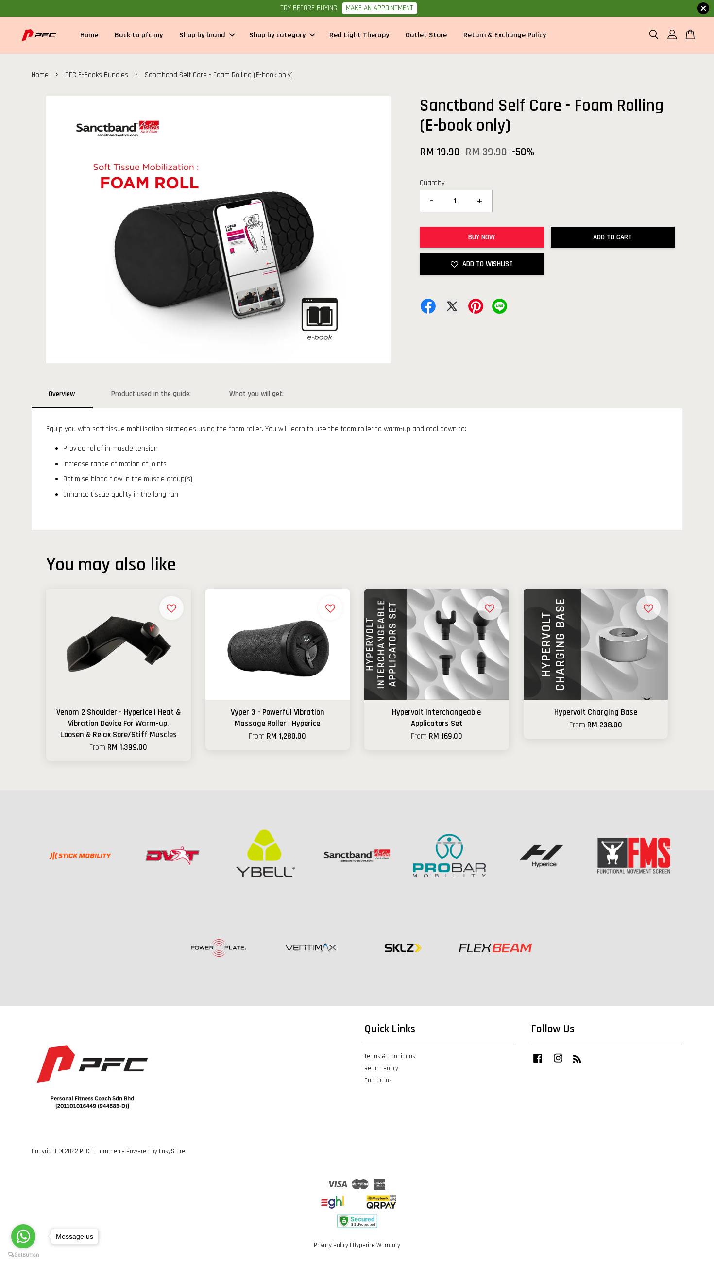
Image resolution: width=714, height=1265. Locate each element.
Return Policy (381, 1068)
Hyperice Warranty (376, 1245)
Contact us (378, 1080)
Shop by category (277, 35)
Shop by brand (202, 35)
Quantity (432, 182)
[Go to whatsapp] (23, 1236)
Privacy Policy (331, 1245)
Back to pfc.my (139, 35)
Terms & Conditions (389, 1056)
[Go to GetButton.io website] (23, 1255)
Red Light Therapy (359, 35)
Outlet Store (426, 35)
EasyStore (172, 1151)
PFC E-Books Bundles (96, 75)
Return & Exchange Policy (504, 35)
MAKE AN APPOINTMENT (379, 8)
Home (89, 35)
